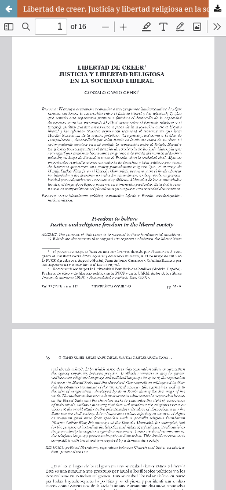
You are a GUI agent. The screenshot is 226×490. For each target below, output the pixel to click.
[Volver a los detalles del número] (8, 8)
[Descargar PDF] (217, 8)
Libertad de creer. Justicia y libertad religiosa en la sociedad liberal (124, 8)
